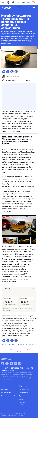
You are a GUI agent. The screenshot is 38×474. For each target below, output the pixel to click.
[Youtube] (11, 363)
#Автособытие (31, 344)
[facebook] (7, 71)
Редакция (22, 396)
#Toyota (21, 344)
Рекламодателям (24, 389)
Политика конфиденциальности (25, 403)
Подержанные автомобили (9, 396)
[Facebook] (2, 363)
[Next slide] (33, 226)
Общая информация (25, 386)
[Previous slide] (4, 226)
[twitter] (12, 71)
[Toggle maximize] (33, 217)
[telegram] (3, 71)
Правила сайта (23, 392)
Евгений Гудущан (12, 76)
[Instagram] (19, 363)
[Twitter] (7, 363)
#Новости (6, 344)
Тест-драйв (4, 389)
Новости (3, 386)
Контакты (21, 399)
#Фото (13, 344)
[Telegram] (15, 363)
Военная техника (6, 392)
